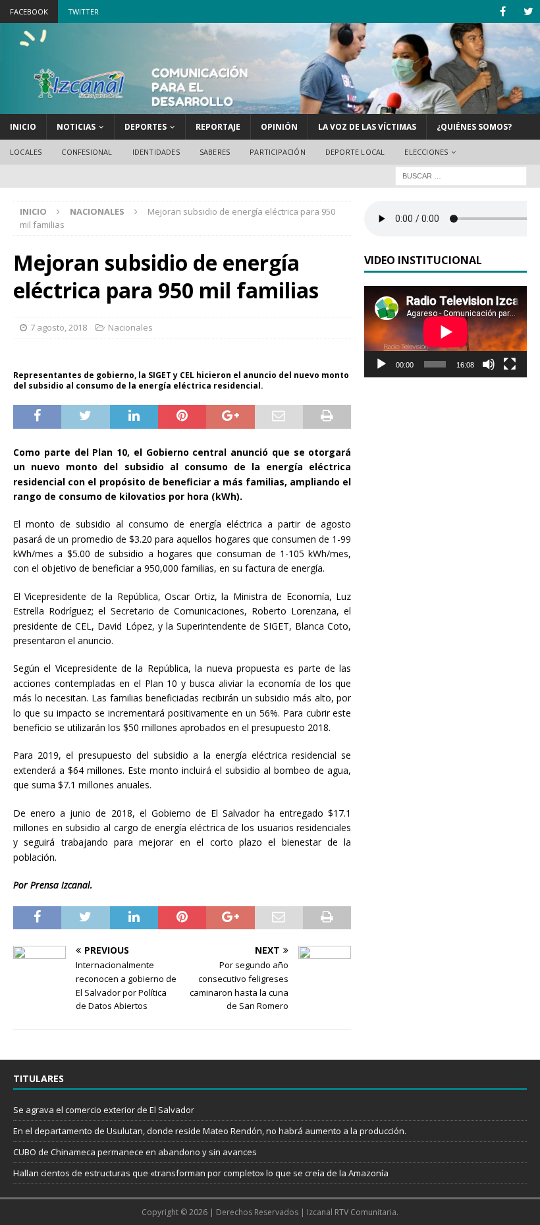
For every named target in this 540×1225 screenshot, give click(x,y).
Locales (25, 152)
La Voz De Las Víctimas (367, 126)
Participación (278, 152)
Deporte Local (355, 152)
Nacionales (130, 327)
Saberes (215, 152)
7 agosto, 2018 (58, 327)
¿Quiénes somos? (474, 126)
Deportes (145, 126)
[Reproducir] (381, 364)
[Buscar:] (461, 175)
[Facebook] (502, 11)
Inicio (23, 126)
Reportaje (218, 126)
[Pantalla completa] (509, 364)
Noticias (76, 126)
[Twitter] (528, 11)
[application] (445, 331)
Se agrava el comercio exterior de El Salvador (103, 1110)
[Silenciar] (488, 364)
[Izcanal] (270, 105)
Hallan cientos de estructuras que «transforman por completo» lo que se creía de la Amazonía (201, 1173)
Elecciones (426, 152)
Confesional (86, 152)
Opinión (279, 126)
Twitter (83, 11)
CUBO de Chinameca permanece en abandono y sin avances (135, 1152)
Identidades (156, 152)
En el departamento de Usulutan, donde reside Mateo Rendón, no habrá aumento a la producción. (209, 1131)
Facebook (29, 11)
